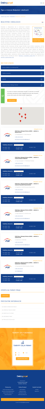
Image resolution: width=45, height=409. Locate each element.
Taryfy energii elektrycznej (8, 392)
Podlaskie (12, 16)
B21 (19, 355)
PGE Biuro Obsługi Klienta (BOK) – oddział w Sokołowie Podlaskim (27, 263)
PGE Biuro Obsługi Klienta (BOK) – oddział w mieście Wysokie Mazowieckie (27, 184)
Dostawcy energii (22, 391)
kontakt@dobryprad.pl (24, 402)
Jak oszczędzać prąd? (7, 316)
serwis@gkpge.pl (19, 271)
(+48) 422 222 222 (19, 136)
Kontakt (36, 389)
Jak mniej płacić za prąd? (8, 313)
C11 (19, 352)
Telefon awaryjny (6, 73)
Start (8, 16)
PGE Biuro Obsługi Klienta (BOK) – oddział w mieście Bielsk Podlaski (27, 158)
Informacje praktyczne (22, 394)
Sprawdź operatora (8, 394)
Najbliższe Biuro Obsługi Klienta (10, 84)
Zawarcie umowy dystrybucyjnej (8, 391)
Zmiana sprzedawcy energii (8, 389)
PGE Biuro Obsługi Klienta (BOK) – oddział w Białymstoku (27, 132)
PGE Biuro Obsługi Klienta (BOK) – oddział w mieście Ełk (27, 237)
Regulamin (37, 391)
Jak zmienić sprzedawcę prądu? (9, 306)
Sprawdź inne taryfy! (22, 358)
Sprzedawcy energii (22, 392)
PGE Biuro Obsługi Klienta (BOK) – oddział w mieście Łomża (27, 211)
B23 (26, 352)
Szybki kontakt (12, 100)
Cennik (4, 79)
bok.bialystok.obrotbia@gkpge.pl (22, 139)
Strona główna (22, 389)
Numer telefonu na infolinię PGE (10, 67)
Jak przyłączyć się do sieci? (8, 319)
